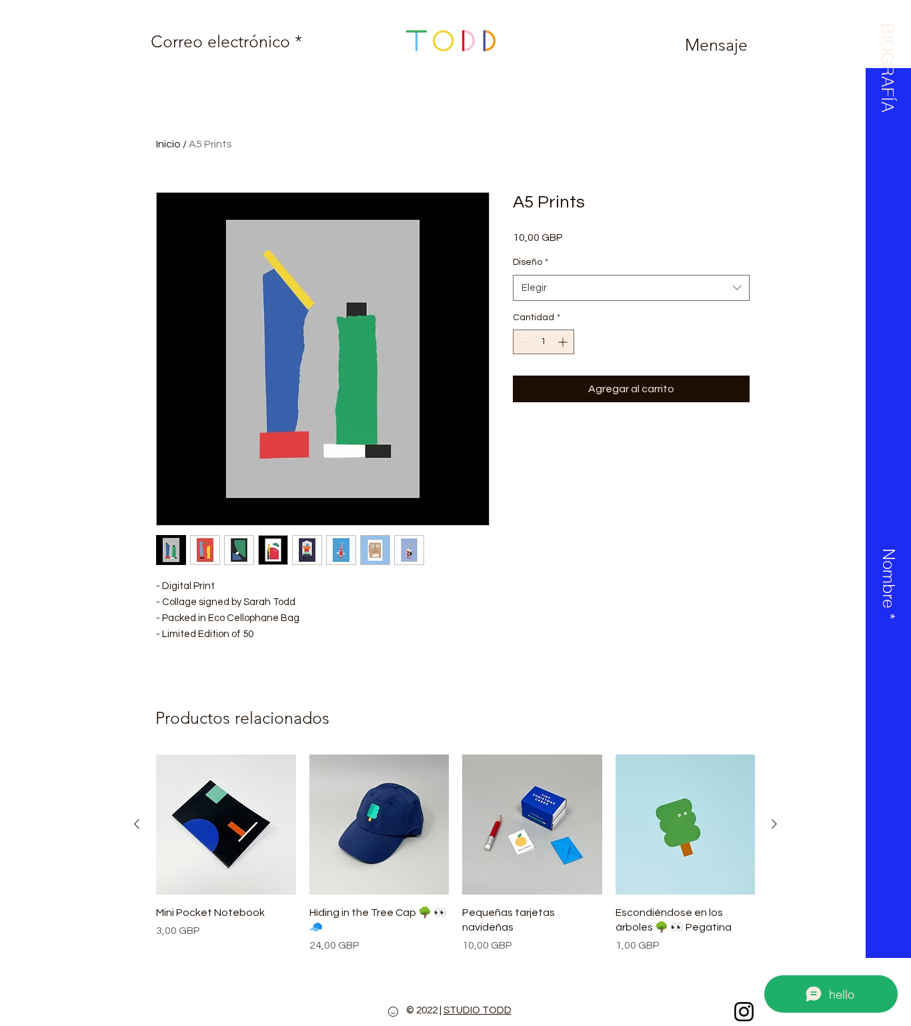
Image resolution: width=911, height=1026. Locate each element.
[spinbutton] (544, 342)
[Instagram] (744, 1012)
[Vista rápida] (226, 824)
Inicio (168, 144)
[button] (887, 64)
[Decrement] (523, 342)
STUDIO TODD (477, 1010)
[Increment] (564, 342)
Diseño (530, 262)
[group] (455, 854)
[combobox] (631, 288)
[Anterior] (137, 824)
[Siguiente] (774, 824)
